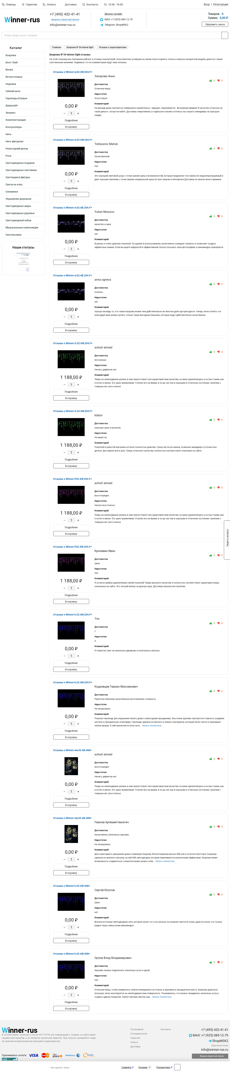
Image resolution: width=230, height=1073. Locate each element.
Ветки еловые (14, 76)
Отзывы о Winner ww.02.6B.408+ (72, 750)
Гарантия (31, 4)
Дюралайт (12, 105)
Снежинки (12, 191)
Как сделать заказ (59, 1067)
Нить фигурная (14, 141)
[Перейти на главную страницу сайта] (22, 19)
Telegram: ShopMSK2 (116, 24)
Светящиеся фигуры (18, 177)
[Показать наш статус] (23, 262)
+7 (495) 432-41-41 (64, 14)
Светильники (13, 234)
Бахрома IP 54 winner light (80, 47)
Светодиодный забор (18, 220)
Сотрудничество (138, 1033)
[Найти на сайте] (225, 35)
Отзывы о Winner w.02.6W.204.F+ (72, 72)
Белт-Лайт (12, 62)
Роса (8, 155)
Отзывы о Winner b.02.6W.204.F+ (72, 614)
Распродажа (136, 1029)
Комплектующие (16, 119)
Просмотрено (163, 1067)
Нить (9, 134)
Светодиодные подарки (20, 162)
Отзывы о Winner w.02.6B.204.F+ (72, 207)
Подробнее (71, 120)
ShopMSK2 (219, 1041)
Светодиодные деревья (20, 213)
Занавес (10, 112)
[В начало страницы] (177, 1067)
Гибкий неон (13, 91)
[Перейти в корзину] (204, 16)
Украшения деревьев (18, 198)
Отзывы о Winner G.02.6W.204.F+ (73, 343)
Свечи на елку (14, 184)
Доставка (70, 4)
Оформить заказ (215, 24)
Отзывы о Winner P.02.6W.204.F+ (72, 478)
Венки (9, 69)
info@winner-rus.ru (214, 1049)
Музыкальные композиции (22, 227)
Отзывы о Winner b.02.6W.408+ (71, 885)
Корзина (143, 1067)
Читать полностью (151, 725)
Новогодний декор (17, 148)
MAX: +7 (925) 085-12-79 (118, 19)
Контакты (92, 4)
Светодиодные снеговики (21, 170)
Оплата (51, 4)
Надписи (11, 84)
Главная (56, 47)
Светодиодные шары (18, 206)
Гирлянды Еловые (16, 98)
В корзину (71, 126)
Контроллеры (14, 127)
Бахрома (11, 55)
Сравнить (126, 1067)
